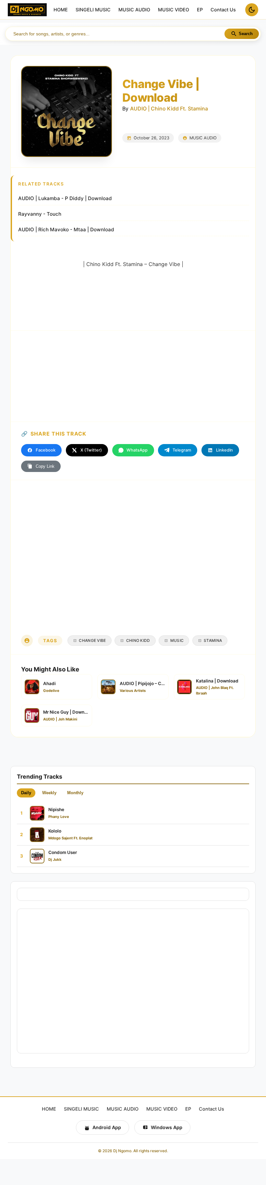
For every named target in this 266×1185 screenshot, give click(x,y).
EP (200, 10)
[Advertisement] (133, 376)
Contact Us (223, 10)
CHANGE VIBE (92, 640)
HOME (61, 10)
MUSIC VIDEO (173, 10)
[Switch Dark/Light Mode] (251, 9)
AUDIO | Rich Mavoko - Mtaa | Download (66, 229)
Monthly (75, 792)
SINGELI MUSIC (93, 10)
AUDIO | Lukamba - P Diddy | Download (65, 198)
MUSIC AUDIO (134, 10)
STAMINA (213, 640)
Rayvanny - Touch (39, 214)
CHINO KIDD (138, 640)
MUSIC (177, 640)
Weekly (49, 792)
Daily (26, 792)
